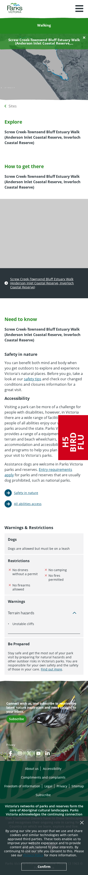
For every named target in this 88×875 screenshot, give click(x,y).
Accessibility (52, 768)
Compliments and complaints (43, 777)
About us (32, 768)
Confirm (44, 866)
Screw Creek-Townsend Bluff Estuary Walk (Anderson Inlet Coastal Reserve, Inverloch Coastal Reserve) (42, 283)
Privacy (10, 745)
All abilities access (28, 504)
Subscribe (16, 719)
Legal (48, 786)
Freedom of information (22, 786)
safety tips (32, 378)
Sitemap (78, 786)
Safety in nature (26, 493)
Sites (13, 106)
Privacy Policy (33, 855)
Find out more (51, 669)
